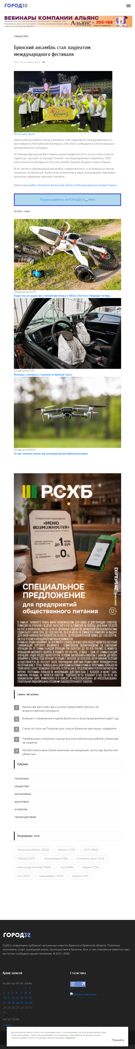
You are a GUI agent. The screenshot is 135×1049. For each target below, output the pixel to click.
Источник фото (24, 134)
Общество (21, 36)
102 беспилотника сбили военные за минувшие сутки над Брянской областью (70, 752)
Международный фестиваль (96, 185)
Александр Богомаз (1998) (34, 867)
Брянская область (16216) (33, 849)
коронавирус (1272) (51, 876)
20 (17, 1002)
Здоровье (22, 801)
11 (9, 997)
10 (4, 997)
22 (26, 1002)
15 (26, 997)
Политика (22, 778)
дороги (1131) (80, 876)
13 (17, 997)
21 (21, 1002)
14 (21, 997)
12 (13, 997)
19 (13, 1002)
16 (30, 997)
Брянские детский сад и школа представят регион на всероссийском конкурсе (60, 708)
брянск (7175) (66, 849)
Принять (118, 1040)
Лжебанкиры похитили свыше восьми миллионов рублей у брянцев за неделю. (70, 740)
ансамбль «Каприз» (36, 185)
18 (9, 1002)
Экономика (23, 794)
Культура (21, 809)
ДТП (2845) (91, 849)
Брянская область (63, 185)
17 (4, 1002)
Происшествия (25, 817)
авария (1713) (90, 867)
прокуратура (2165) (56, 858)
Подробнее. (70, 1038)
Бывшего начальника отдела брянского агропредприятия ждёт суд (70, 718)
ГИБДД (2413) (26, 858)
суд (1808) (66, 867)
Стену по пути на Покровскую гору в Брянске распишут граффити (69, 728)
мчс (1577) (24, 876)
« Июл (7, 1025)
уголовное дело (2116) (90, 858)
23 (30, 1002)
